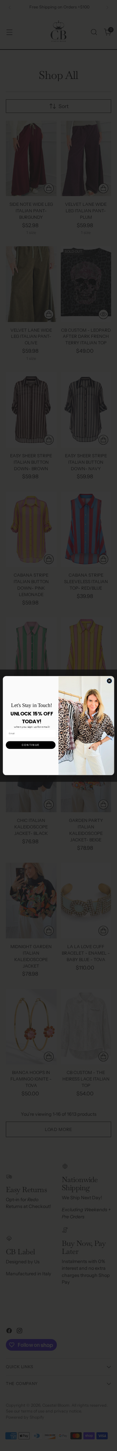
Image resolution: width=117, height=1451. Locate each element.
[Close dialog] (109, 680)
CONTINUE (31, 744)
